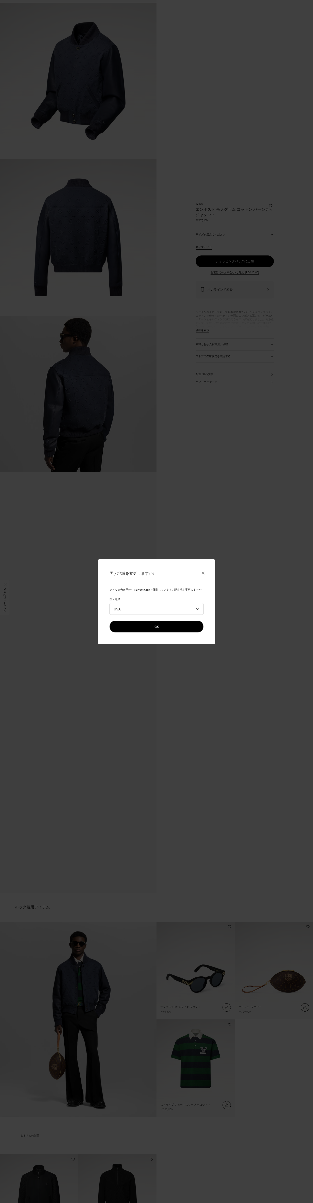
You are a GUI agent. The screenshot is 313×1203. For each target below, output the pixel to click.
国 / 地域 (115, 599)
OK (157, 627)
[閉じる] (203, 573)
